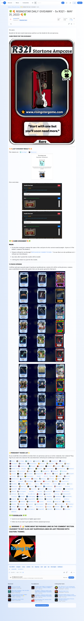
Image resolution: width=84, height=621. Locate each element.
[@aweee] (10, 19)
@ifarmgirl (33, 466)
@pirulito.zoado (23, 466)
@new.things (21, 461)
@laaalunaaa (38, 481)
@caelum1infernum (61, 468)
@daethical (39, 491)
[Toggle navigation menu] (2, 3)
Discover (10, 2)
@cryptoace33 (49, 491)
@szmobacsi (70, 504)
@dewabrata (14, 509)
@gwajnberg (38, 461)
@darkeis (55, 483)
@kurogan (49, 506)
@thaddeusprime (24, 488)
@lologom (43, 478)
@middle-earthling (15, 468)
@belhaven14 (58, 509)
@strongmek (59, 486)
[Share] (71, 24)
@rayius (13, 461)
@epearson (30, 504)
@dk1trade (58, 499)
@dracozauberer (39, 506)
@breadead (42, 463)
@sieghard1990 (39, 473)
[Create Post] (70, 3)
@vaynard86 (14, 466)
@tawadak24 (57, 466)
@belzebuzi (51, 478)
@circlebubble (29, 473)
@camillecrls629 (45, 483)
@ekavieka (63, 461)
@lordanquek (14, 463)
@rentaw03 (71, 473)
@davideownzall (14, 478)
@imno (29, 483)
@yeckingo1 (24, 152)
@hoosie (56, 473)
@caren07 (42, 488)
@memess (41, 501)
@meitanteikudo (32, 463)
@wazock (31, 486)
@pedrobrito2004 (26, 478)
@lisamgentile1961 (31, 499)
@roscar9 (13, 473)
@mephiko (31, 491)
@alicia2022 (49, 509)
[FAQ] (32, 3)
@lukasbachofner (60, 504)
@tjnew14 (49, 466)
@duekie (56, 481)
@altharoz (60, 476)
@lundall (38, 476)
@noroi (13, 481)
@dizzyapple (66, 466)
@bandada (35, 478)
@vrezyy (63, 473)
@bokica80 (66, 478)
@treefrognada (22, 491)
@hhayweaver (33, 152)
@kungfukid (49, 496)
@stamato (13, 471)
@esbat (70, 506)
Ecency (9, 7)
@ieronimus (67, 509)
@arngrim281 (41, 509)
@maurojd (21, 499)
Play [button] (72, 19)
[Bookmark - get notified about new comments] (69, 24)
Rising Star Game (16, 7)
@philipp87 (20, 481)
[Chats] (66, 3)
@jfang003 (39, 468)
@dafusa (59, 478)
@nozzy (37, 471)
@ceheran (40, 499)
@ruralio (46, 461)
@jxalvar (31, 506)
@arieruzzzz (66, 491)
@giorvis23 (23, 486)
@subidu (40, 494)
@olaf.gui (13, 506)
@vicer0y (46, 476)
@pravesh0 (48, 494)
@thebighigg (67, 501)
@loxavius (49, 501)
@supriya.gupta (29, 476)
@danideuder (55, 471)
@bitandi (21, 476)
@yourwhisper (58, 488)
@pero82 (68, 476)
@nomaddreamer (49, 486)
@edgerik (13, 499)
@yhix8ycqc (66, 499)
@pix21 (52, 476)
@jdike (24, 468)
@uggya (68, 463)
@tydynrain (71, 468)
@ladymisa (13, 504)
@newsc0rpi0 (22, 471)
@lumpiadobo (51, 463)
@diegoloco (57, 491)
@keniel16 (22, 496)
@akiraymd (13, 494)
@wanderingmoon (31, 509)
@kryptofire (63, 483)
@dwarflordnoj (68, 496)
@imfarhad (22, 501)
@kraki (21, 509)
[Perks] (62, 3)
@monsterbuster (65, 481)
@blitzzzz (31, 468)
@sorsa (70, 483)
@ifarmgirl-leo (46, 471)
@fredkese (22, 494)
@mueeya (37, 483)
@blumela (13, 491)
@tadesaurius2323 (66, 494)
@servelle (29, 461)
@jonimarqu (23, 463)
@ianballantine (58, 496)
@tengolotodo (54, 461)
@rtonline (13, 476)
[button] (9, 572)
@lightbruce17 (50, 504)
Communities (26, 2)
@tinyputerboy (22, 506)
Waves (17, 2)
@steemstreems (32, 501)
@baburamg (56, 494)
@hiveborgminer (40, 504)
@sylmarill (57, 506)
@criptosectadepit (49, 468)
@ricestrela (33, 488)
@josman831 (14, 488)
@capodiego (14, 496)
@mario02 (48, 473)
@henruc (21, 473)
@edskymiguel (29, 481)
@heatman (22, 483)
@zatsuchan (60, 463)
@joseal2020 (14, 501)
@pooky (30, 471)
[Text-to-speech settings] (74, 18)
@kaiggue (49, 488)
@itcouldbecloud (31, 494)
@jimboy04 (39, 486)
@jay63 (64, 506)
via (20, 569)
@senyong (67, 486)
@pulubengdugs (31, 496)
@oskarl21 (41, 496)
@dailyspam (21, 504)
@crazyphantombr (69, 488)
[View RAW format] (64, 572)
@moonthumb (49, 499)
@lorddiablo (14, 483)
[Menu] (74, 24)
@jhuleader (13, 511)
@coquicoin (41, 466)
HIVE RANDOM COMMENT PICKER (41, 252)
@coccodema (48, 481)
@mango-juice (58, 501)
